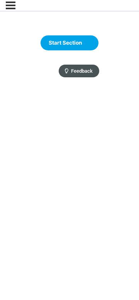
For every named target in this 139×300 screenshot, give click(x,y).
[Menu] (10, 5)
